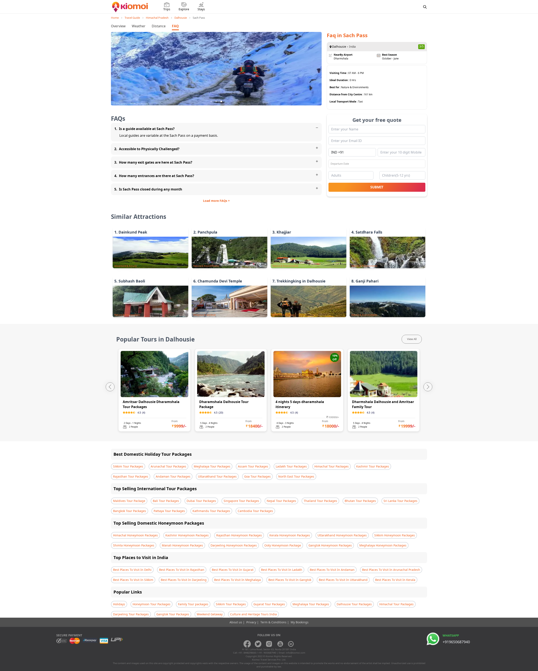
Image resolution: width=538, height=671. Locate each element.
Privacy (251, 622)
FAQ (175, 26)
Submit (376, 187)
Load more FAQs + (216, 201)
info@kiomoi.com (295, 652)
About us (236, 622)
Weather (138, 26)
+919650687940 (456, 641)
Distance (159, 26)
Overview (118, 26)
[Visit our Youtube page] (280, 644)
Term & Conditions (273, 622)
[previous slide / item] (116, 68)
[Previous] (110, 386)
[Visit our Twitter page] (258, 644)
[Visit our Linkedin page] (291, 644)
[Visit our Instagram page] (269, 644)
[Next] (427, 386)
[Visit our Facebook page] (247, 644)
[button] (211, 101)
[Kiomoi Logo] (130, 7)
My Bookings (300, 622)
